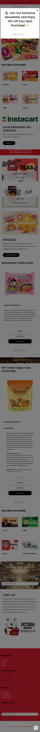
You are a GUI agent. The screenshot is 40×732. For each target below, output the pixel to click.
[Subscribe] (28, 34)
